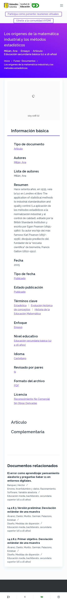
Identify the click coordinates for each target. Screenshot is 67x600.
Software (12, 492)
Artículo (38, 50)
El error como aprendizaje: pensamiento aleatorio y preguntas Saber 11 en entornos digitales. (33, 477)
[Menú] (61, 5)
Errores (11, 489)
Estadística (20, 305)
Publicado (20, 278)
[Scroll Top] (58, 597)
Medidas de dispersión (27, 523)
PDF (16, 385)
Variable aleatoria (27, 492)
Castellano (20, 358)
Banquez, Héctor (16, 485)
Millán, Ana (10, 50)
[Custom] (8, 597)
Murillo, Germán (32, 516)
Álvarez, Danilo (15, 516)
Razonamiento (48, 489)
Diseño (10, 523)
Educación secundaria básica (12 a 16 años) (30, 54)
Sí (15, 371)
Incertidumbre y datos (27, 489)
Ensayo (25, 50)
